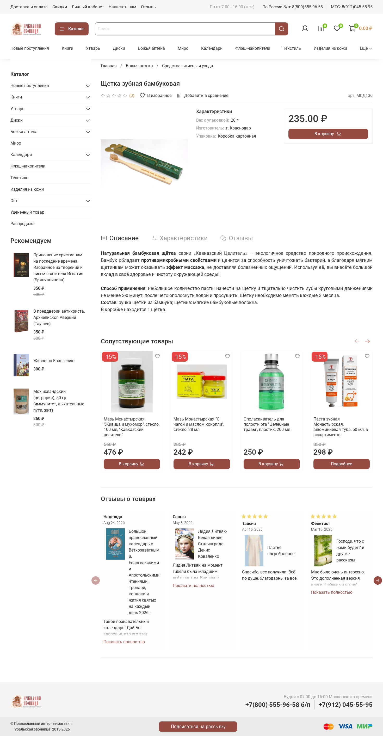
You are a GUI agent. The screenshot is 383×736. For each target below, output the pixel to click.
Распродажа (22, 223)
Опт (14, 200)
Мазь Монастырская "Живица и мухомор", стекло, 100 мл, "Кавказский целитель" (131, 427)
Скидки (59, 6)
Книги (67, 48)
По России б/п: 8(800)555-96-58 (292, 6)
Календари (212, 48)
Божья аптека (151, 48)
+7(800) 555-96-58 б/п (278, 704)
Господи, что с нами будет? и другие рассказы (351, 550)
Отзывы (149, 6)
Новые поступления (29, 48)
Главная (109, 65)
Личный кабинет (88, 6)
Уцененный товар (27, 212)
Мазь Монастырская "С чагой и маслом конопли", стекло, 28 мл (199, 424)
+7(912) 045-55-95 (346, 704)
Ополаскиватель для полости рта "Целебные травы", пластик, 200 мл (267, 424)
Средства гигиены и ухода (187, 65)
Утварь (93, 48)
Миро (183, 48)
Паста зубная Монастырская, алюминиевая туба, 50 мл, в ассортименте (340, 427)
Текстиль (292, 48)
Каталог (76, 28)
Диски (119, 48)
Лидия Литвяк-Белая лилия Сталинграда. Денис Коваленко (212, 544)
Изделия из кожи (330, 48)
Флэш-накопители (252, 48)
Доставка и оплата (29, 6)
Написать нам (122, 6)
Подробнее (341, 463)
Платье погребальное (280, 550)
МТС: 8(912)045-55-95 (352, 6)
